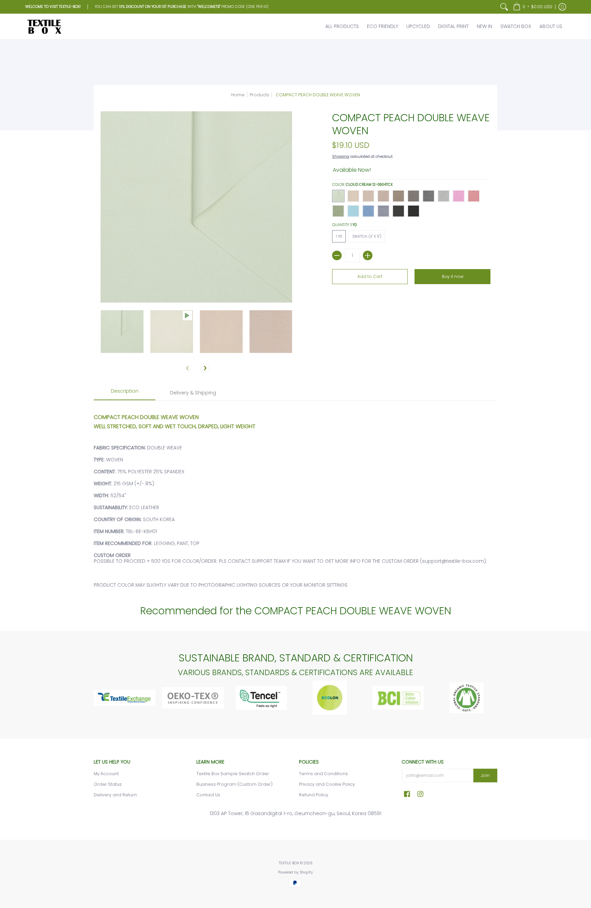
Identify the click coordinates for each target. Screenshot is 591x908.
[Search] (504, 7)
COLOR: (362, 184)
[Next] (205, 368)
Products (259, 95)
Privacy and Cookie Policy (327, 784)
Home (238, 95)
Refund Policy (313, 795)
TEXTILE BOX (289, 863)
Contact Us (208, 795)
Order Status (108, 784)
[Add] (367, 255)
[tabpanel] (295, 497)
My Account (106, 774)
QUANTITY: (344, 224)
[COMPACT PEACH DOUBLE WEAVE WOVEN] (122, 331)
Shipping (340, 156)
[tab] (124, 393)
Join (485, 775)
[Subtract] (337, 255)
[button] (532, 7)
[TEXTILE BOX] (44, 26)
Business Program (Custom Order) (234, 784)
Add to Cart (369, 276)
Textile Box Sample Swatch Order (232, 774)
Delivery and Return (115, 795)
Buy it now (452, 276)
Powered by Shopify (295, 872)
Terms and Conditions (323, 774)
